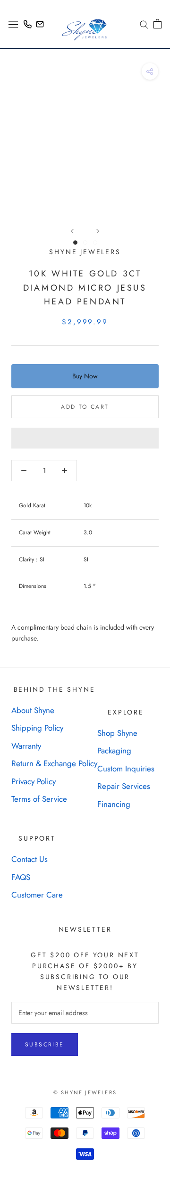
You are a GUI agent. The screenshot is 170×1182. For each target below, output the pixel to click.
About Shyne (32, 710)
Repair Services (123, 786)
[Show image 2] (85, 242)
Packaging (114, 750)
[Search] (140, 24)
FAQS (20, 877)
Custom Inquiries (125, 768)
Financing (113, 804)
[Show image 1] (75, 242)
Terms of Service (39, 799)
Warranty (26, 745)
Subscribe (44, 1044)
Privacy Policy (33, 781)
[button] (85, 438)
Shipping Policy (37, 727)
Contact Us (29, 859)
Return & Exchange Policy (54, 763)
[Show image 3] (95, 242)
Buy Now (85, 376)
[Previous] (72, 231)
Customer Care (37, 894)
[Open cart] (157, 23)
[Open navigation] (13, 23)
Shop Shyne (117, 733)
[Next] (97, 231)
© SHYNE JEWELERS (85, 1092)
